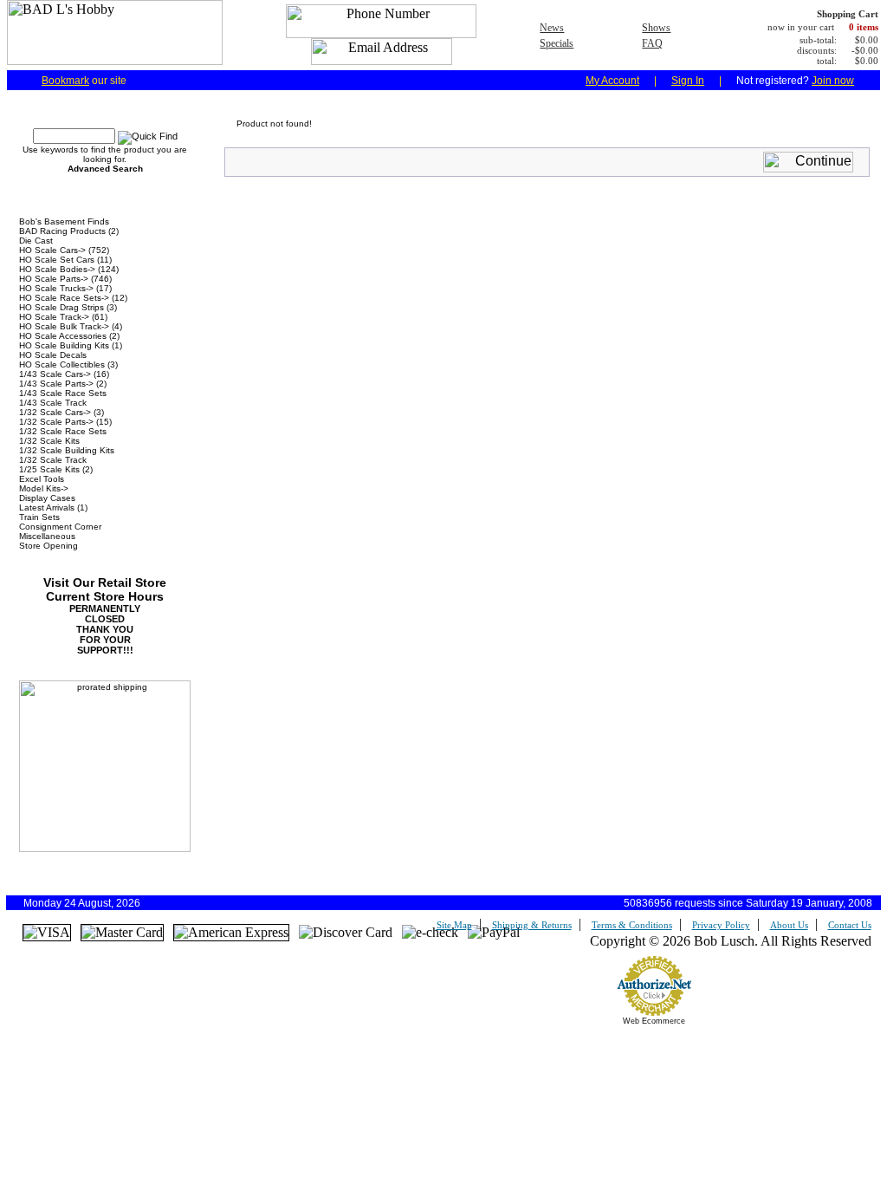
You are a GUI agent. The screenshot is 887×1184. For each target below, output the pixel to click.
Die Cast (36, 240)
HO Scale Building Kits (64, 345)
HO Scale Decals (53, 355)
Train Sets (39, 517)
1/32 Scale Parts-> (56, 421)
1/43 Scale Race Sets (63, 393)
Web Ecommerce (654, 1021)
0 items (863, 27)
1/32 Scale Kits (49, 441)
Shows (656, 28)
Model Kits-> (43, 488)
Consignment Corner (60, 526)
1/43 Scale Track (53, 402)
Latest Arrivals (46, 507)
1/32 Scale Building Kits (66, 450)
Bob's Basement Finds (64, 221)
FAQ (652, 43)
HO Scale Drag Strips (61, 307)
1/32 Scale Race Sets (63, 431)
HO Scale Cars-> (52, 250)
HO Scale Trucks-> (56, 288)
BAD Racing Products (62, 231)
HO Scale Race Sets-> (64, 298)
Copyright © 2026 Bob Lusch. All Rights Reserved (730, 941)
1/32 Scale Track (53, 460)
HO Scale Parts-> (53, 278)
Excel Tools (41, 479)
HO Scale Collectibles (62, 364)
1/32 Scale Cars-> (55, 412)
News (552, 28)
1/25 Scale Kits (49, 469)
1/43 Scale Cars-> (55, 374)
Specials (556, 43)
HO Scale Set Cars (56, 259)
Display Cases (47, 498)
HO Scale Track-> (54, 317)
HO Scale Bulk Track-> (64, 326)
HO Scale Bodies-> (57, 269)
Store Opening (48, 545)
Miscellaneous (47, 536)
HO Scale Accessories (63, 336)
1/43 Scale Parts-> (56, 383)
